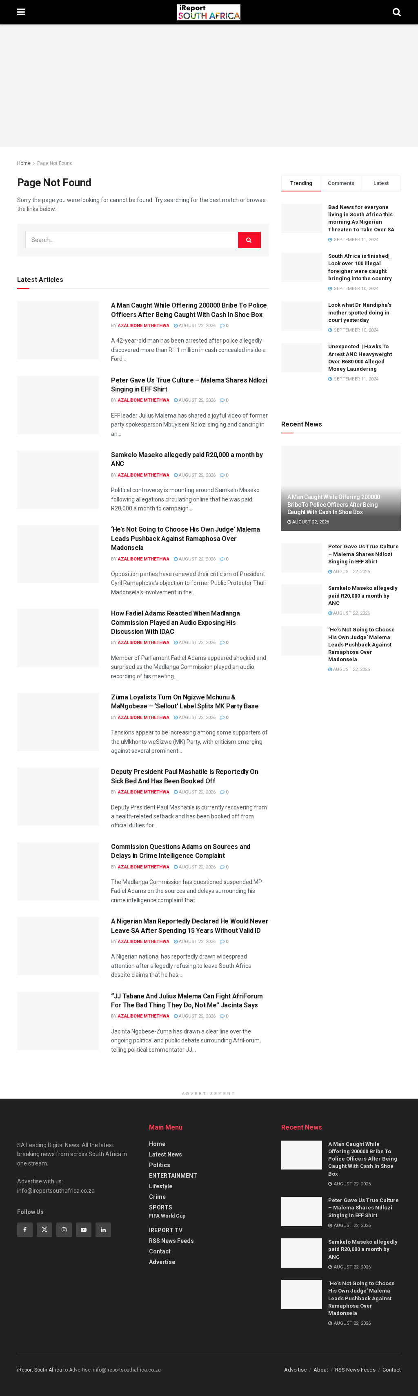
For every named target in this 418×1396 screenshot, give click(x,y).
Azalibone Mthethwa (143, 325)
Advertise (162, 1262)
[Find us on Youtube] (83, 1229)
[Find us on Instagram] (64, 1229)
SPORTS (160, 1207)
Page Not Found (55, 163)
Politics (159, 1165)
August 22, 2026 (197, 325)
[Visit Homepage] (208, 12)
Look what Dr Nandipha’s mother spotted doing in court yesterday (359, 312)
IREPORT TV (165, 1230)
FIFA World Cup (167, 1216)
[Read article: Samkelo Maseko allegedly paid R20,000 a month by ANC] (58, 480)
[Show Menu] (21, 12)
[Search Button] (397, 12)
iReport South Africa (39, 1370)
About (321, 1370)
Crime (157, 1197)
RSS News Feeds (171, 1241)
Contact (160, 1251)
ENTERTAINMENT (173, 1175)
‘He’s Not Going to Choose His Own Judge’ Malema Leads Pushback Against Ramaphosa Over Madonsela (185, 538)
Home (24, 163)
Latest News (165, 1154)
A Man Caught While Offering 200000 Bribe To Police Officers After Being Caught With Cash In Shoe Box (333, 504)
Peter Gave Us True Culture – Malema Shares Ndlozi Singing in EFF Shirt (363, 553)
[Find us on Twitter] (44, 1229)
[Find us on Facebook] (25, 1229)
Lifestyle (160, 1186)
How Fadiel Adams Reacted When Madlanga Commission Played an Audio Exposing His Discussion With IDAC (175, 622)
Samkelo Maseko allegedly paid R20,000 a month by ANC (363, 595)
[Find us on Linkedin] (103, 1229)
